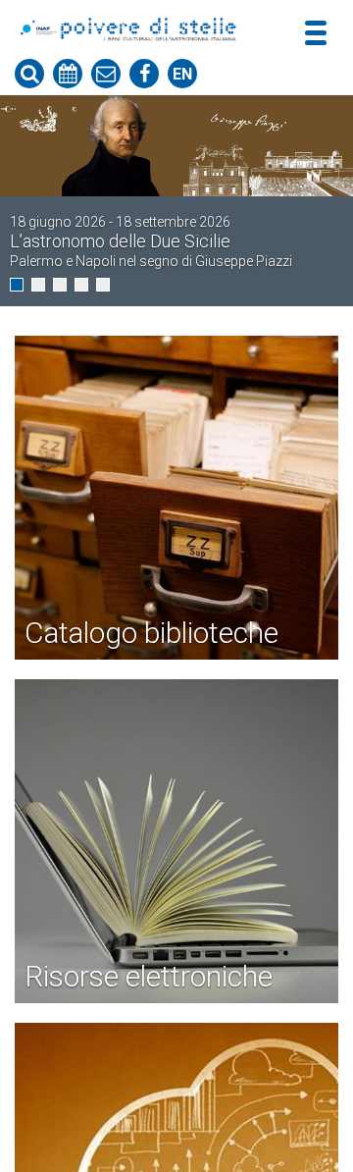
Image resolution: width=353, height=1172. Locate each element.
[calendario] (67, 73)
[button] (17, 285)
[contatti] (106, 73)
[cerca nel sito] (29, 73)
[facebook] (144, 73)
